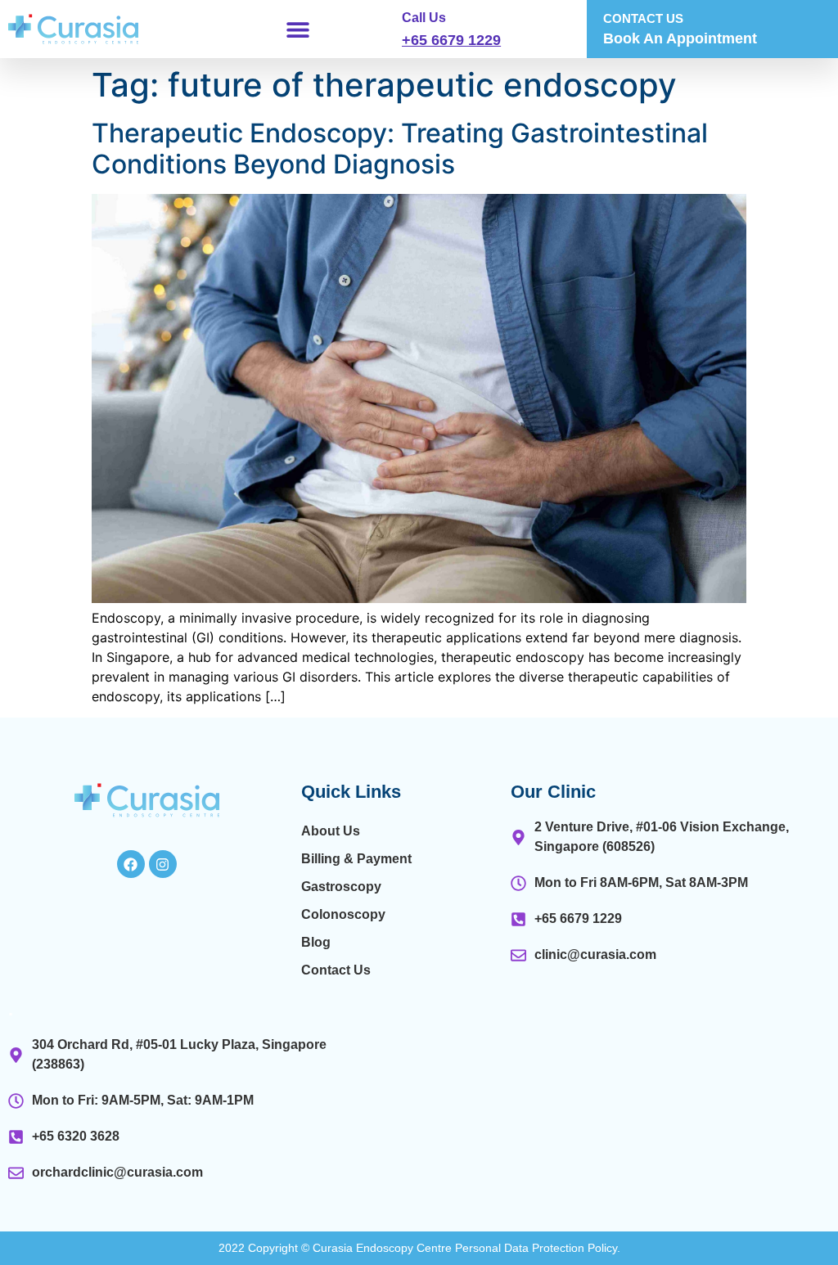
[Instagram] (163, 864)
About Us (330, 831)
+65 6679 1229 (451, 40)
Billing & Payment (356, 859)
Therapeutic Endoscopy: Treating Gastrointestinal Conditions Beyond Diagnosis (400, 148)
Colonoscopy (343, 914)
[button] (297, 29)
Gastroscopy (341, 887)
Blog (316, 942)
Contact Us (336, 970)
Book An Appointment (680, 38)
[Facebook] (131, 864)
